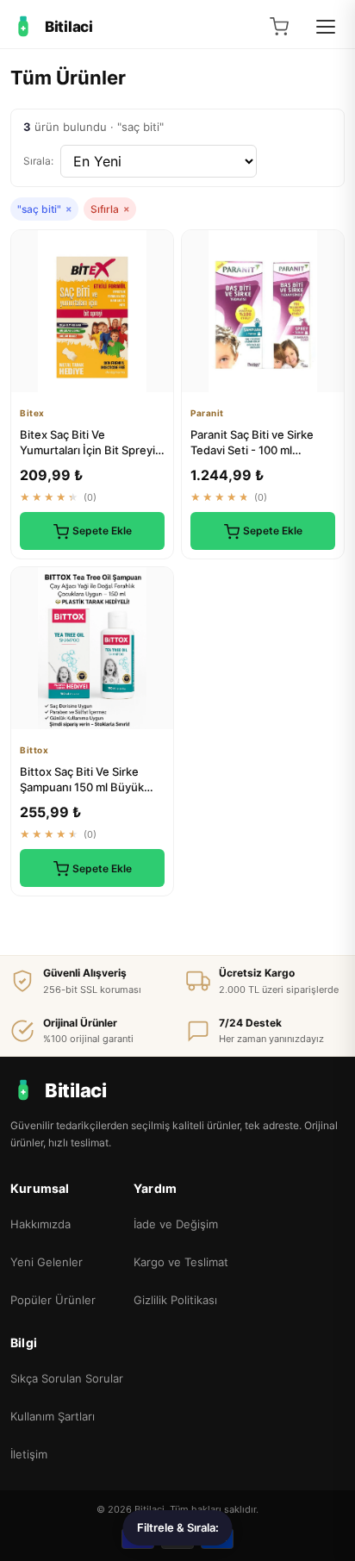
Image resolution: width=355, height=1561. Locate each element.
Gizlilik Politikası (175, 1300)
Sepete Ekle (102, 530)
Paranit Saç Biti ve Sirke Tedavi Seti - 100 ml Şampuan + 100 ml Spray (254, 450)
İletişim (28, 1454)
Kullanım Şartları (52, 1416)
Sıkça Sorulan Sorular (66, 1378)
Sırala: (38, 160)
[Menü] (326, 27)
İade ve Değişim (176, 1224)
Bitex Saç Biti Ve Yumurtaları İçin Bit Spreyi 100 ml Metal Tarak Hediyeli (91, 450)
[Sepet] (279, 27)
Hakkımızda (40, 1224)
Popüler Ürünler (53, 1300)
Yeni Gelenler (46, 1262)
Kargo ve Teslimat (181, 1262)
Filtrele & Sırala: (178, 1527)
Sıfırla (109, 209)
